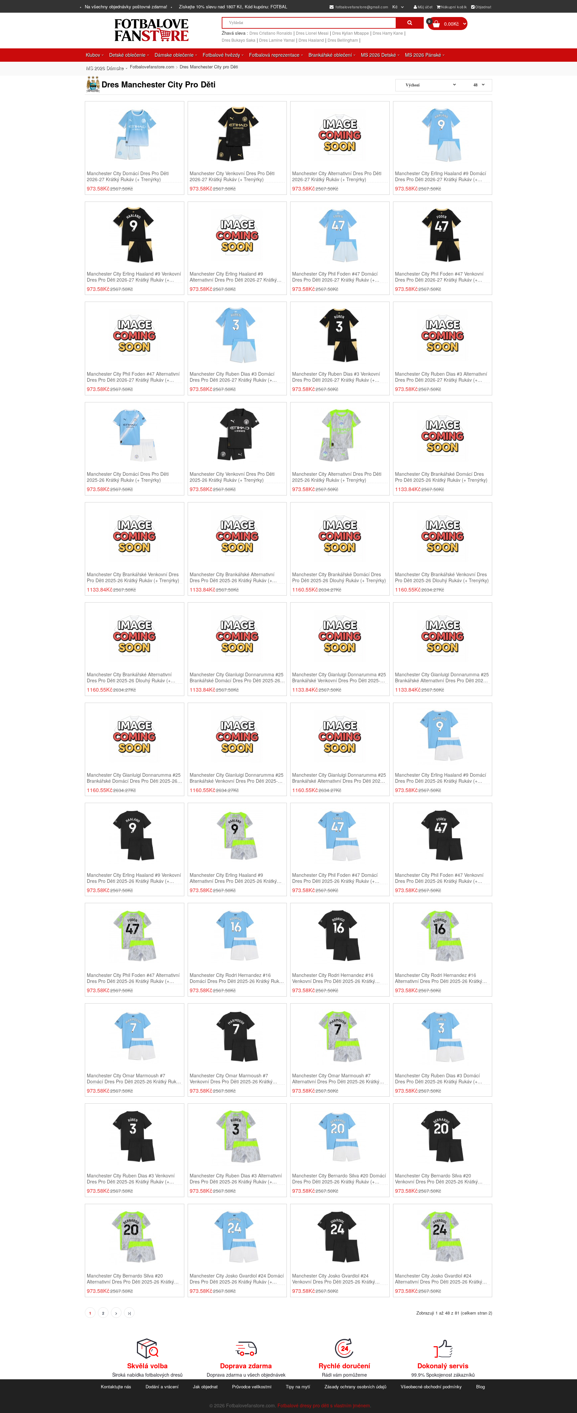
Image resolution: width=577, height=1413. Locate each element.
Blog (480, 1386)
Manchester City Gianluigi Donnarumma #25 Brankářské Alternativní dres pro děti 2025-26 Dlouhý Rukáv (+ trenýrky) (339, 778)
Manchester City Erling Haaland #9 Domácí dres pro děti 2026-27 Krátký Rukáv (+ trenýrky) (440, 176)
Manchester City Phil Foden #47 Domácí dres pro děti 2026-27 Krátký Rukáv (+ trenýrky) (335, 277)
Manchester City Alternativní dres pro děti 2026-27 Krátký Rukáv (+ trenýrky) (336, 176)
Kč (395, 7)
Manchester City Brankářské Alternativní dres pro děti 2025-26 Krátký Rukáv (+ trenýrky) (232, 577)
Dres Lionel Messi (312, 33)
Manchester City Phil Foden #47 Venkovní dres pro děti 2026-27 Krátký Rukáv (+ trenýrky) (439, 277)
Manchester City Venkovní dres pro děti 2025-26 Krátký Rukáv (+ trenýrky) (232, 477)
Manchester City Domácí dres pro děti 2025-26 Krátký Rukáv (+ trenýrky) (128, 477)
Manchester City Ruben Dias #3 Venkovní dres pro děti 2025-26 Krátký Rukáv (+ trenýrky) (131, 1178)
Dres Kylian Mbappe (350, 33)
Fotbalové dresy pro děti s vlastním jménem (323, 1405)
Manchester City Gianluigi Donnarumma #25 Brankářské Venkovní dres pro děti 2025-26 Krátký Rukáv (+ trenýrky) (339, 677)
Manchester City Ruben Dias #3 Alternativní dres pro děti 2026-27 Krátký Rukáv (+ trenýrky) (441, 377)
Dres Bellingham (343, 40)
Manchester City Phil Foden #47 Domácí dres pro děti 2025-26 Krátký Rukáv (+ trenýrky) (335, 878)
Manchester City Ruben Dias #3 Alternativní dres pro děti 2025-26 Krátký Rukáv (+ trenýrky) (236, 1178)
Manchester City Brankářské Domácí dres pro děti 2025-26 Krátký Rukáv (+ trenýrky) (441, 477)
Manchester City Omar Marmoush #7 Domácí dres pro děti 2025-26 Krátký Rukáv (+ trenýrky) (134, 1078)
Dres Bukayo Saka (238, 40)
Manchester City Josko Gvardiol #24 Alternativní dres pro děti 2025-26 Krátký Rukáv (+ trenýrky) (438, 1279)
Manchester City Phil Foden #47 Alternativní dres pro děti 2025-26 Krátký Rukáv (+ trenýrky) (133, 978)
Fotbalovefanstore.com (152, 66)
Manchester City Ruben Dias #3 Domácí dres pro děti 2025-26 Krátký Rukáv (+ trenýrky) (437, 1078)
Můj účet (425, 6)
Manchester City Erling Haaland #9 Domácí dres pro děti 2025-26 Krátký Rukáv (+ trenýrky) (440, 778)
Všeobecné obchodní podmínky (431, 1386)
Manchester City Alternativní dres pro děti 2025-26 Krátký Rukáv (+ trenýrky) (336, 477)
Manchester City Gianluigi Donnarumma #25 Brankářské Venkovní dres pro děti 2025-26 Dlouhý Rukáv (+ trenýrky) (236, 778)
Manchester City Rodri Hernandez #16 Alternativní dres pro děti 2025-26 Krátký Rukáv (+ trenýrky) (438, 978)
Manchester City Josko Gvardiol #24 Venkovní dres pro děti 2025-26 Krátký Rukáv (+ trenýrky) (333, 1279)
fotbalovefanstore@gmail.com (361, 6)
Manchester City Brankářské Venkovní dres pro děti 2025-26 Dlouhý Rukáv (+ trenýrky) (442, 577)
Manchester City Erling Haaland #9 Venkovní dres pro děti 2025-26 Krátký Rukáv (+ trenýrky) (134, 878)
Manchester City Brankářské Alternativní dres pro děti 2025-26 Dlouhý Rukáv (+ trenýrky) (129, 677)
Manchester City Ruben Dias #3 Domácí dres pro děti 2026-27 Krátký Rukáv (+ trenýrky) (232, 377)
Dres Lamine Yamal (277, 40)
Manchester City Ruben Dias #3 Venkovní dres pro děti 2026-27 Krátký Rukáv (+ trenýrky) (336, 377)
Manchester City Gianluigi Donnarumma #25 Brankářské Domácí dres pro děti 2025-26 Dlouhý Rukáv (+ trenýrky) (134, 778)
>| (129, 1313)
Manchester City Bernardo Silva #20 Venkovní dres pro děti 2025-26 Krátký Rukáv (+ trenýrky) (436, 1178)
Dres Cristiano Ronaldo (270, 33)
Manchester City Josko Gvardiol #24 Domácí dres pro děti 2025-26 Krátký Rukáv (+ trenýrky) (237, 1279)
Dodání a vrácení (162, 1386)
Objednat (483, 6)
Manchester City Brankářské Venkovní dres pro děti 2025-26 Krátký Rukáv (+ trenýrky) (133, 577)
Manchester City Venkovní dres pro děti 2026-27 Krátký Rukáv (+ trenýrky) (232, 176)
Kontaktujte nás (116, 1386)
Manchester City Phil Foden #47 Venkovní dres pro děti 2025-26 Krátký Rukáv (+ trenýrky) (439, 878)
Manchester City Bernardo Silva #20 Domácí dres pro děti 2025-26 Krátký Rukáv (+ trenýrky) (339, 1178)
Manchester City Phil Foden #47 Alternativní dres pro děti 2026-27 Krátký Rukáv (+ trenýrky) (133, 377)
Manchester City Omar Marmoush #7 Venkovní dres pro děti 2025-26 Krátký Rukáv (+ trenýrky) (231, 1078)
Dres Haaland (311, 40)
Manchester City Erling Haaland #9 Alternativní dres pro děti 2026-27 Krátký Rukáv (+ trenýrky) (233, 277)
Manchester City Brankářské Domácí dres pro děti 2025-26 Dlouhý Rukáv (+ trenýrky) (339, 577)
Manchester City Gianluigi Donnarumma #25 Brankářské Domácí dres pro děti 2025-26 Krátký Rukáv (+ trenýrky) (236, 677)
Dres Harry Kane (388, 33)
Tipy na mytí (298, 1386)
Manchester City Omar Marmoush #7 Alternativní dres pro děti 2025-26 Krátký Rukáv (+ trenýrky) (335, 1078)
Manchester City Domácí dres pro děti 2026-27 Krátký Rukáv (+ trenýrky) (128, 176)
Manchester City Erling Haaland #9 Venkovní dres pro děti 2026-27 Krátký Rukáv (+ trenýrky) (134, 277)
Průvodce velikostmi (251, 1386)
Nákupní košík (454, 6)
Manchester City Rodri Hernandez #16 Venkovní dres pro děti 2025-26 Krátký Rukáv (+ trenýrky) (333, 978)
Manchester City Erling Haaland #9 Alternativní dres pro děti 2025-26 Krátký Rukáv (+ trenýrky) (233, 878)
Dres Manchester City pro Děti (209, 66)
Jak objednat (205, 1386)
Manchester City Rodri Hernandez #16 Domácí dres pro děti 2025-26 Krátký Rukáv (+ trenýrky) (237, 978)
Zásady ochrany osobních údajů (355, 1386)
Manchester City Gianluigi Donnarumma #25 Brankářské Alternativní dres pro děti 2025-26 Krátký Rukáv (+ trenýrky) (442, 677)
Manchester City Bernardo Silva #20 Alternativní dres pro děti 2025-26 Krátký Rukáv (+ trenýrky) (130, 1279)
